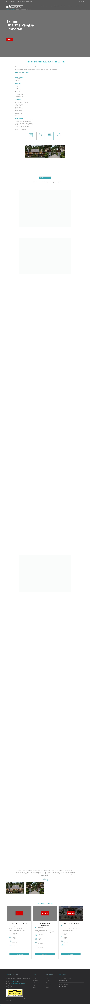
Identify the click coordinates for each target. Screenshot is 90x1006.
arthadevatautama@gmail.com (18, 983)
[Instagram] (83, 1)
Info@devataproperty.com (26, 1)
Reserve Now (46, 178)
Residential (48, 982)
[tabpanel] (19, 932)
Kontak (70, 6)
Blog (65, 6)
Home (42, 6)
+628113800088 (12, 1)
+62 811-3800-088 (15, 981)
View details (19, 954)
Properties (49, 6)
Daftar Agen (77, 6)
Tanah (47, 987)
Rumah (47, 980)
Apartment (48, 985)
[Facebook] (81, 1)
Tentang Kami (58, 6)
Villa (47, 978)
